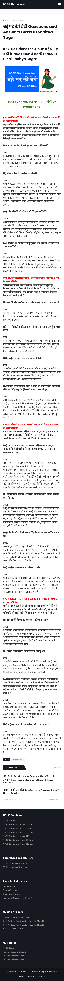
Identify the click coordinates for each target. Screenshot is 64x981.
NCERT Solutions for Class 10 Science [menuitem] (19, 828)
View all (57, 767)
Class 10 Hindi (18, 20)
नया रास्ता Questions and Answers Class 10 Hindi (28, 776)
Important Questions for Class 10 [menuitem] (17, 898)
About (31, 976)
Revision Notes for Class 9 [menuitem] (14, 956)
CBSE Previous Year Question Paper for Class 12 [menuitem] (23, 925)
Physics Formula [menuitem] (10, 890)
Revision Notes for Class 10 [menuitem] (14, 952)
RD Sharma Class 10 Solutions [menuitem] (16, 863)
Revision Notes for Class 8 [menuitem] (14, 959)
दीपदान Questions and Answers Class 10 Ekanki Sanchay (28, 781)
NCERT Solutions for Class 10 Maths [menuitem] (18, 824)
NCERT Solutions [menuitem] (10, 820)
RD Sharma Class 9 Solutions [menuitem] (15, 867)
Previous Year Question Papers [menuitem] (16, 917)
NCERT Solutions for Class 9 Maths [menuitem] (18, 836)
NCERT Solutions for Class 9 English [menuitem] (18, 844)
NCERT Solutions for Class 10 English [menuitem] (18, 832)
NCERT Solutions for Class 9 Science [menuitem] (18, 840)
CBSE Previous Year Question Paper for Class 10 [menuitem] (23, 921)
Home (6, 20)
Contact (42, 976)
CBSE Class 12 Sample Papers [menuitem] (15, 929)
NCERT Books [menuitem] (8, 948)
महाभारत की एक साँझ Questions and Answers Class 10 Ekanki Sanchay (31, 791)
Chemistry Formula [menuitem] (11, 894)
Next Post (54, 799)
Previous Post (11, 799)
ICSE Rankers (14, 4)
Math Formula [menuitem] (9, 886)
